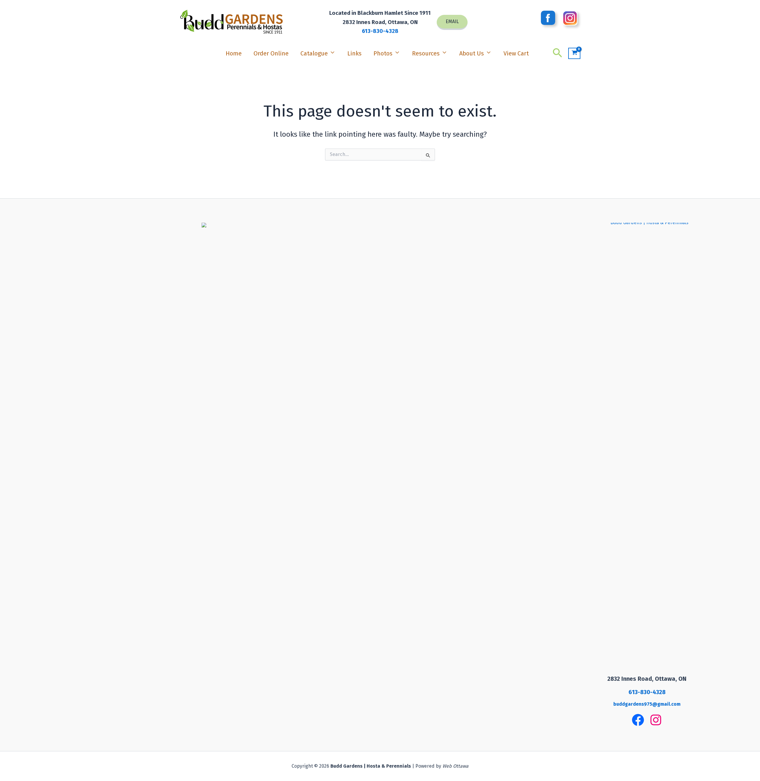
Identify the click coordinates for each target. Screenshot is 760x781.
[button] (452, 22)
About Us (471, 53)
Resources (426, 53)
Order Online (271, 53)
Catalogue (314, 53)
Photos (382, 53)
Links (354, 53)
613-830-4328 (380, 31)
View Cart (516, 53)
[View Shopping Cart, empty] (574, 53)
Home (234, 53)
